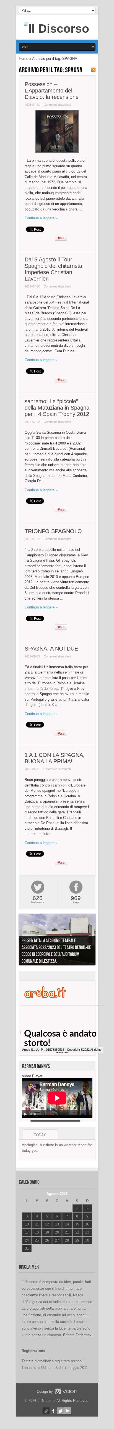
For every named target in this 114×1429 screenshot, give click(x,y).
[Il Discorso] (56, 28)
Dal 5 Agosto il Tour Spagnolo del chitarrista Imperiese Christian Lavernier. (53, 269)
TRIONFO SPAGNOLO (53, 531)
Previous (24, 940)
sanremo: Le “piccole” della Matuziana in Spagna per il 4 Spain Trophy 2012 (57, 407)
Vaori (66, 1391)
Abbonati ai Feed (93, 70)
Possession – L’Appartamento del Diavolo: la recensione (52, 90)
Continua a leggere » (41, 218)
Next (90, 940)
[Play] (25, 1114)
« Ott (26, 1255)
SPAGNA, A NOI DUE (51, 649)
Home (23, 58)
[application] (57, 1098)
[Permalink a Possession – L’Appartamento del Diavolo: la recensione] (57, 152)
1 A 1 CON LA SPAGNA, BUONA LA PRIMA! (55, 758)
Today (40, 1135)
